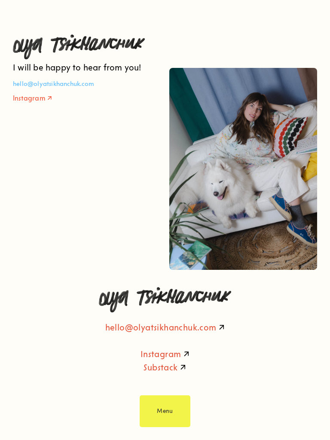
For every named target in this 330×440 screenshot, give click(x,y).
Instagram (29, 98)
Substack (160, 367)
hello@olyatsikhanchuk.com (161, 327)
